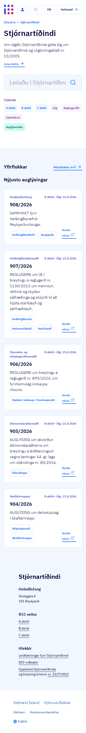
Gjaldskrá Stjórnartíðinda (37, 669)
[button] (22, 9)
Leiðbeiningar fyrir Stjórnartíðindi (44, 655)
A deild (24, 621)
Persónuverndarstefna (44, 712)
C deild (24, 635)
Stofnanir (19, 712)
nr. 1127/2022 (58, 674)
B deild (24, 628)
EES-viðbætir (28, 662)
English (22, 721)
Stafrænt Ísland (26, 702)
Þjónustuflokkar (57, 702)
